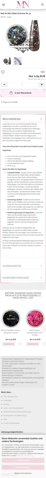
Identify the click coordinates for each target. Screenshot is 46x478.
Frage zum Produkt (10, 102)
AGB (5, 419)
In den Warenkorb (23, 93)
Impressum (8, 400)
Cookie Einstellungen (12, 423)
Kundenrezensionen (16, 277)
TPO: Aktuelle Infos (11, 397)
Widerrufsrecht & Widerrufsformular (17, 412)
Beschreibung (12, 119)
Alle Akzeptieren (23, 460)
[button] (4, 84)
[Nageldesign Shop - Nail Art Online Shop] (23, 4)
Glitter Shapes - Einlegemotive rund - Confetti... (35, 332)
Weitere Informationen (23, 473)
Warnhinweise (12, 266)
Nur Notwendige (23, 467)
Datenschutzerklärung (25, 455)
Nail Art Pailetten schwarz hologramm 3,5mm (11, 331)
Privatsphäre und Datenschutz (15, 416)
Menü (3, 4)
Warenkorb (9, 344)
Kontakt (6, 404)
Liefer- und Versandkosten (14, 408)
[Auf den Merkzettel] (20, 344)
